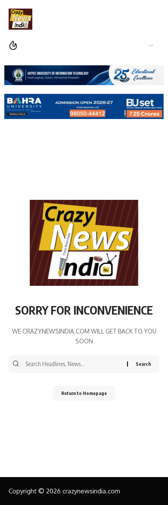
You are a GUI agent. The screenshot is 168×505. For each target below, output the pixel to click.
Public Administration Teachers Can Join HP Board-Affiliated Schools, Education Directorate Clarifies (79, 45)
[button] (150, 45)
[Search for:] (75, 364)
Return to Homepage (84, 393)
